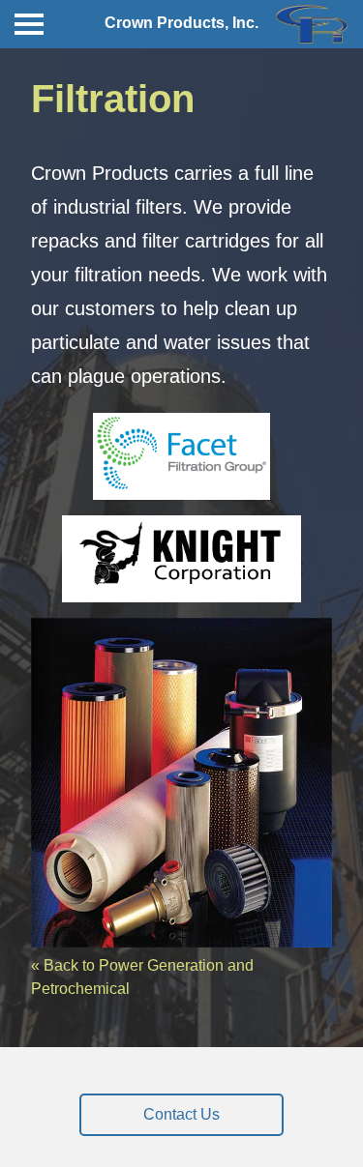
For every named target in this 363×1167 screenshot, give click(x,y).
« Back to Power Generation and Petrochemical (142, 977)
